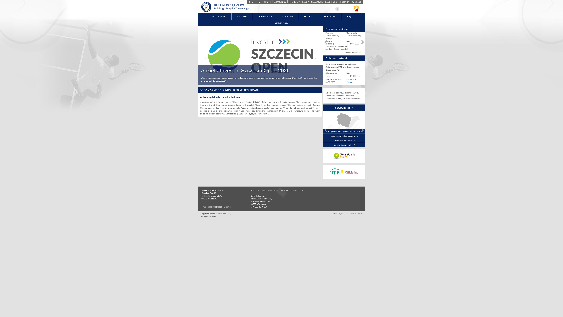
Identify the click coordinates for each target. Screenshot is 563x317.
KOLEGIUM (242, 16)
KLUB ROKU (331, 2)
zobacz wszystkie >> (354, 52)
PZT (253, 2)
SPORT (267, 2)
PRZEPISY (309, 16)
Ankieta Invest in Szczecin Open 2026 (245, 71)
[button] (204, 55)
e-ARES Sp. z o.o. (355, 214)
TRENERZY (294, 2)
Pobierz (349, 82)
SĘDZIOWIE (317, 2)
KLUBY (305, 2)
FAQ (349, 16)
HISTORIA (344, 2)
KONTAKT (356, 2)
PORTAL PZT (330, 16)
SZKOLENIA (288, 16)
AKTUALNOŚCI (219, 16)
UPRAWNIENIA (265, 16)
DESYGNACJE (281, 23)
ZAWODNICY (280, 2)
